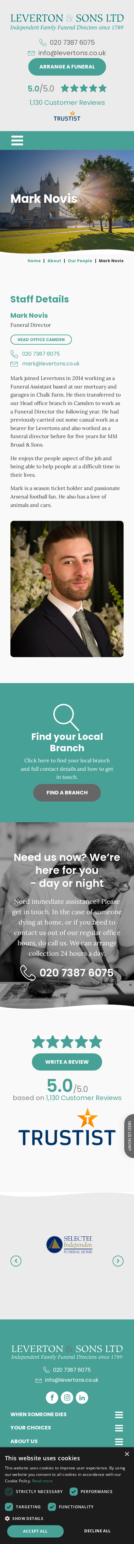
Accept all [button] (35, 1531)
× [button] (126, 1454)
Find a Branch (67, 792)
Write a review (67, 1062)
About (54, 260)
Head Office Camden (41, 339)
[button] (17, 140)
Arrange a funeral (67, 66)
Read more (42, 1481)
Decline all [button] (97, 1531)
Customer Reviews (67, 102)
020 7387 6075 (41, 354)
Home (34, 260)
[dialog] (67, 1495)
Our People (80, 260)
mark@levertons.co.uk (51, 363)
